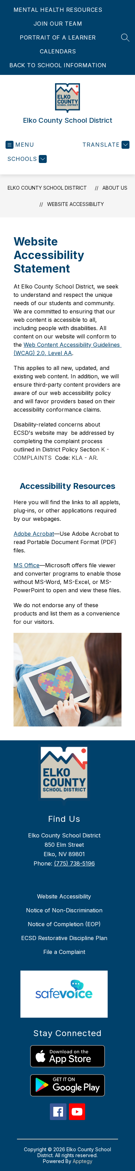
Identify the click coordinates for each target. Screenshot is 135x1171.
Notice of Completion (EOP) (64, 924)
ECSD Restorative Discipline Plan (64, 938)
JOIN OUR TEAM (58, 23)
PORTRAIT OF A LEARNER (58, 37)
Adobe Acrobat (34, 533)
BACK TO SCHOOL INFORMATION (58, 65)
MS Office (26, 565)
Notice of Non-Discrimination (64, 910)
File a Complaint (64, 951)
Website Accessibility (75, 204)
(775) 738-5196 (74, 863)
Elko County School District (47, 188)
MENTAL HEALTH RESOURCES (58, 9)
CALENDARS (58, 51)
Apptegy (82, 1161)
